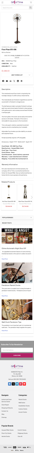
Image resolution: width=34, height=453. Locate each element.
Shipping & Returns (7, 408)
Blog (3, 414)
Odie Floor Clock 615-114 (25, 201)
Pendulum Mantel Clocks (11, 285)
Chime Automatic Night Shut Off (14, 248)
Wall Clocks (22, 402)
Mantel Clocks (23, 399)
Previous (2, 197)
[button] (17, 75)
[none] (17, 28)
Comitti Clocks (22, 430)
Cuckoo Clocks (23, 409)
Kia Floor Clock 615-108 (8, 201)
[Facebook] (3, 81)
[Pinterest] (21, 81)
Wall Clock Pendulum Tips (11, 322)
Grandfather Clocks (24, 406)
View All (20, 436)
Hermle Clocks (6, 436)
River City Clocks (6, 433)
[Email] (6, 81)
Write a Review (6, 52)
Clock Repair (5, 404)
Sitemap (4, 417)
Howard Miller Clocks (8, 430)
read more (5, 259)
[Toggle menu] (2, 2)
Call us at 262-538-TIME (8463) (17, 379)
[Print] (10, 81)
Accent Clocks (23, 412)
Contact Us (5, 411)
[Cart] (31, 2)
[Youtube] (24, 383)
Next (31, 197)
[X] (14, 81)
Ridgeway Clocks (23, 433)
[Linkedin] (17, 81)
